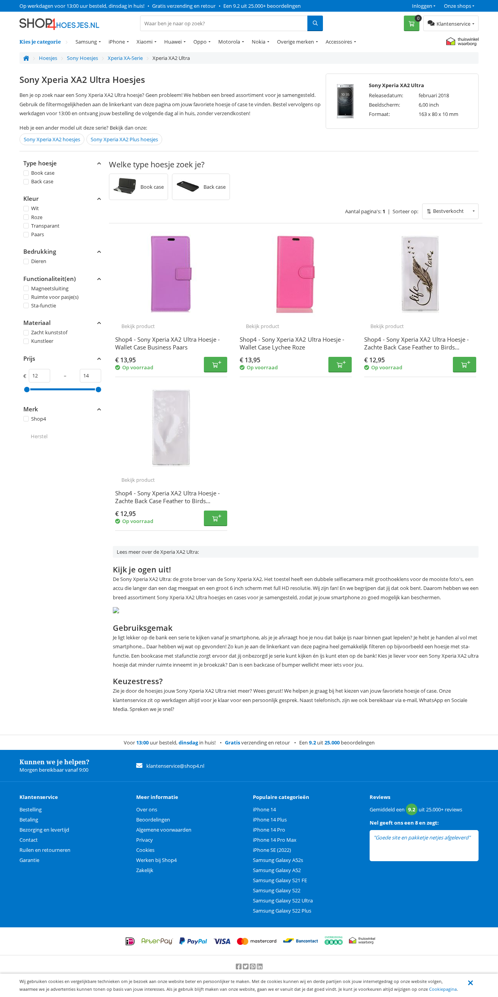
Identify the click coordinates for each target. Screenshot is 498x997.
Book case (42, 172)
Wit (35, 208)
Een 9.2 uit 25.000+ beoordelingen (262, 5)
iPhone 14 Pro (269, 829)
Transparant (45, 225)
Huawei (173, 41)
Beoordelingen (153, 819)
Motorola (229, 41)
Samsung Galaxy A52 (277, 870)
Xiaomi (145, 41)
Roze (36, 217)
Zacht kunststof (49, 332)
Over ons (146, 809)
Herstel (39, 436)
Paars (37, 234)
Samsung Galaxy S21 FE (280, 880)
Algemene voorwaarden (163, 829)
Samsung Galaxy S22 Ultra (283, 900)
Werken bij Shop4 (156, 860)
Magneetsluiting (49, 288)
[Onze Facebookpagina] (239, 966)
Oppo (200, 41)
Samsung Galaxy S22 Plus (282, 910)
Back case (42, 181)
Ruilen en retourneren (44, 849)
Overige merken (295, 41)
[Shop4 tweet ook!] (246, 966)
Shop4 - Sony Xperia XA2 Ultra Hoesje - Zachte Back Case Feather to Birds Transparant (416, 347)
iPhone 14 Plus (270, 819)
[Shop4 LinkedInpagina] (260, 966)
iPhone (117, 41)
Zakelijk (144, 870)
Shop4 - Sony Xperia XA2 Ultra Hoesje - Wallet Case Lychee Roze (292, 343)
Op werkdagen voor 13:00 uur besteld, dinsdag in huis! (81, 5)
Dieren (38, 261)
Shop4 (38, 418)
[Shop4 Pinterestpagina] (253, 966)
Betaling (28, 819)
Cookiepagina (443, 989)
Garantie (29, 860)
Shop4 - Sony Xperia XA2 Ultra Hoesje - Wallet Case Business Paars (167, 343)
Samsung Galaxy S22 (276, 890)
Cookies (145, 849)
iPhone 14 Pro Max (274, 839)
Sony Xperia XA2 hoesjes (52, 139)
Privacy (144, 839)
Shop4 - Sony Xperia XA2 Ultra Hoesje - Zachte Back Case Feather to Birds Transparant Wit (167, 501)
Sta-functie (43, 305)
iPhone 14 (264, 809)
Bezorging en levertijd (44, 829)
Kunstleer (42, 341)
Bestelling (30, 809)
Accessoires (339, 41)
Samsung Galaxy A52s (278, 860)
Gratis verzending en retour (184, 5)
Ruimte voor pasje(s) (55, 296)
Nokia (258, 41)
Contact (28, 839)
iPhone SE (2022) (272, 849)
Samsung (86, 41)
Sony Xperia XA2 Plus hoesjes (124, 139)
